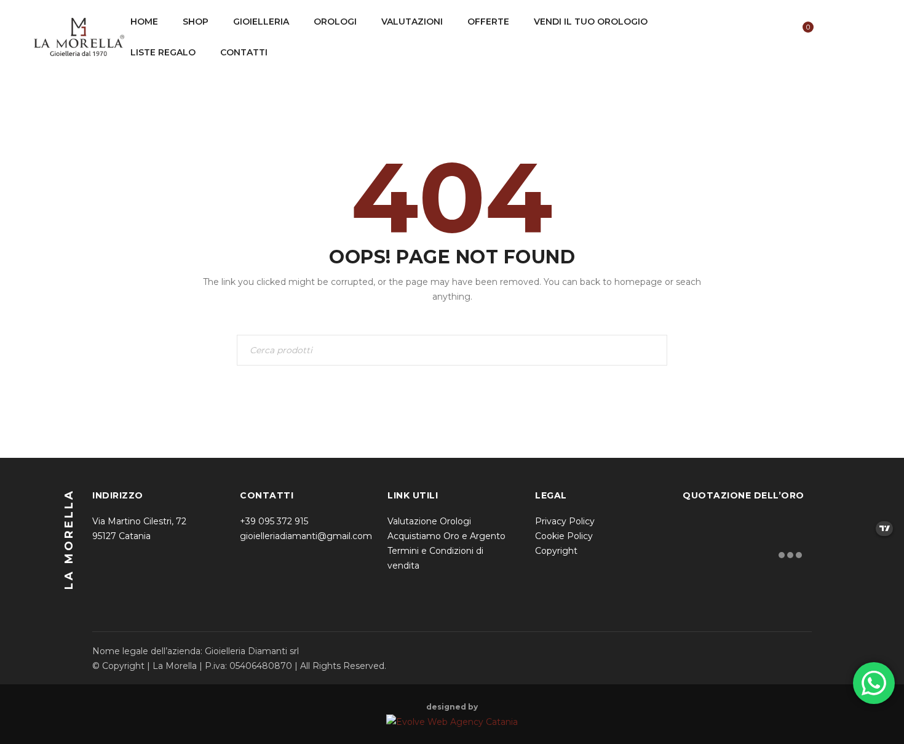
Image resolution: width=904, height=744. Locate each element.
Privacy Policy (565, 521)
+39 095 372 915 (274, 521)
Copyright (556, 550)
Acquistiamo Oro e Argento (446, 536)
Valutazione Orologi (429, 521)
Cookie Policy (564, 536)
